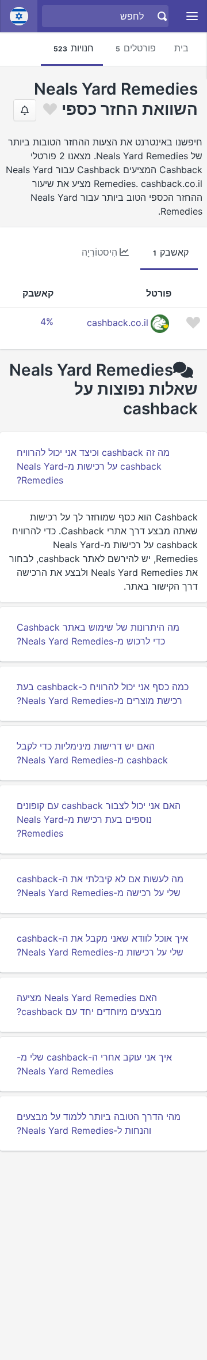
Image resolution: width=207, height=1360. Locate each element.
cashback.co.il (117, 322)
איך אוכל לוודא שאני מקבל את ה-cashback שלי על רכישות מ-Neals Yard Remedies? (102, 945)
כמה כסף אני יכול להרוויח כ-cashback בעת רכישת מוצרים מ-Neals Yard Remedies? (103, 693)
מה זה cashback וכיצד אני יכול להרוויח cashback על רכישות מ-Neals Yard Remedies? (93, 466)
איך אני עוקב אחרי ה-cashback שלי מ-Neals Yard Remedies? (94, 1064)
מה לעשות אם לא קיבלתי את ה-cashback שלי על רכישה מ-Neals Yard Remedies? (100, 885)
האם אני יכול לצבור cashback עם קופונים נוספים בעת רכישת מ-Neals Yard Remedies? (99, 819)
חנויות (73, 48)
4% (46, 321)
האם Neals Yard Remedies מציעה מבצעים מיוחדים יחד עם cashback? (89, 1004)
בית (181, 48)
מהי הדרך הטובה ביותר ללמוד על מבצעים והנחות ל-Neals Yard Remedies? (99, 1123)
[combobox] (107, 16)
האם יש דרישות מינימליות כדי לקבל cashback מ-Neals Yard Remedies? (92, 753)
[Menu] (192, 16)
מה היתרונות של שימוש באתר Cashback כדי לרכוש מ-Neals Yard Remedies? (98, 634)
